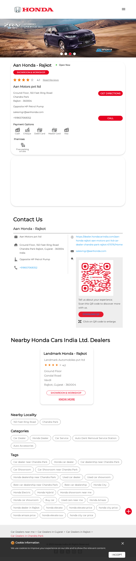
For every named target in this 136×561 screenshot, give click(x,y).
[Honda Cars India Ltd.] (34, 10)
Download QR (91, 314)
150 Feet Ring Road (24, 421)
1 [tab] (61, 53)
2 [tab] (66, 53)
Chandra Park (50, 421)
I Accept (117, 555)
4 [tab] (74, 53)
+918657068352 (22, 117)
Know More (67, 399)
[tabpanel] (68, 38)
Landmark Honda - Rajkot (65, 354)
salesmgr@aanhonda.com (28, 112)
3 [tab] (70, 53)
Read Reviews (51, 79)
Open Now (64, 65)
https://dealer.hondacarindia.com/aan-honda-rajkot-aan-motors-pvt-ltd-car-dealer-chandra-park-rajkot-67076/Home (99, 240)
